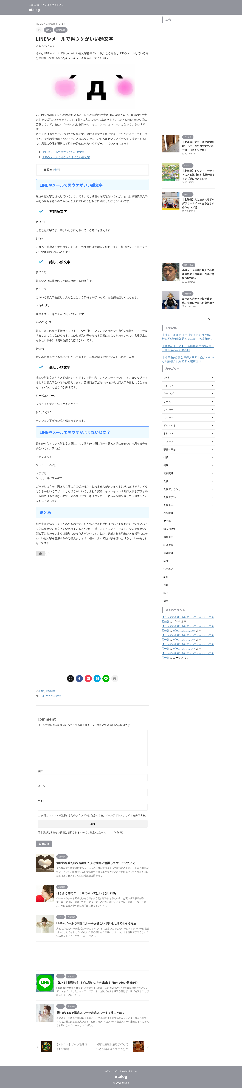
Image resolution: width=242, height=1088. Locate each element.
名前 (40, 771)
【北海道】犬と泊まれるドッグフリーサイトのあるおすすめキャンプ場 (198, 203)
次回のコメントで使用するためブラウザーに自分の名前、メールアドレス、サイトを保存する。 (94, 815)
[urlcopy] (114, 678)
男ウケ (49, 695)
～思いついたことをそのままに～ (121, 1071)
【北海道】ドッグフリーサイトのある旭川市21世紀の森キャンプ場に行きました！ (198, 174)
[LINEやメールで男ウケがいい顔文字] (97, 678)
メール (41, 785)
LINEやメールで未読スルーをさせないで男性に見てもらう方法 (96, 923)
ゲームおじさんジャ (184, 630)
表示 (56, 169)
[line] (105, 678)
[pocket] (88, 678)
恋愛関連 (50, 691)
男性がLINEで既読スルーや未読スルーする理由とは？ (90, 1012)
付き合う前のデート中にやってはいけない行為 (86, 893)
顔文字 (57, 695)
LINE (41, 691)
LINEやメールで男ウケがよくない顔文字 (66, 157)
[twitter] (70, 678)
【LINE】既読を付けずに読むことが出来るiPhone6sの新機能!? (97, 982)
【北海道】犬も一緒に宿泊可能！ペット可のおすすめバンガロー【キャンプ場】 (198, 145)
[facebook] (79, 678)
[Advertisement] (65, 590)
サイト (41, 800)
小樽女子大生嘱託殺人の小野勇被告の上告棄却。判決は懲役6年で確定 (198, 274)
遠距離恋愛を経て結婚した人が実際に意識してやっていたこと (96, 863)
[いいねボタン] (40, 553)
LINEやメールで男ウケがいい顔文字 (63, 152)
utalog (34, 10)
